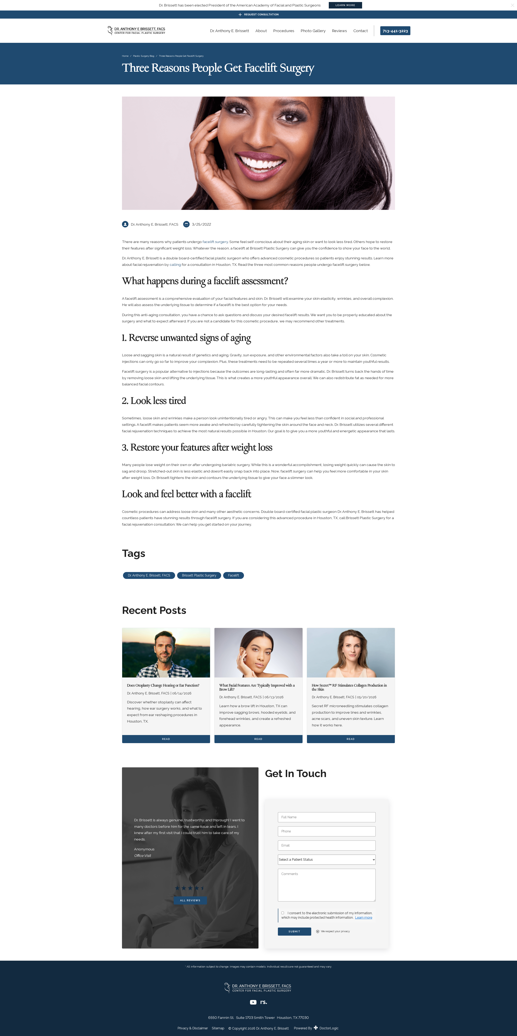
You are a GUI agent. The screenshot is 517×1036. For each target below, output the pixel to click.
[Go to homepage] (137, 30)
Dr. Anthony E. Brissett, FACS (149, 575)
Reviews (339, 30)
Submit (295, 931)
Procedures (283, 30)
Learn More (345, 5)
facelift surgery (215, 242)
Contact (360, 30)
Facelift (233, 575)
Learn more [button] (363, 917)
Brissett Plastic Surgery (199, 575)
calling (176, 264)
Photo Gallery (313, 30)
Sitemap (218, 1028)
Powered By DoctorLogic (316, 1028)
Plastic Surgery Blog (143, 56)
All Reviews (190, 900)
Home (125, 56)
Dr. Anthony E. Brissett (229, 30)
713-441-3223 (395, 30)
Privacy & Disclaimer (193, 1028)
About (261, 30)
